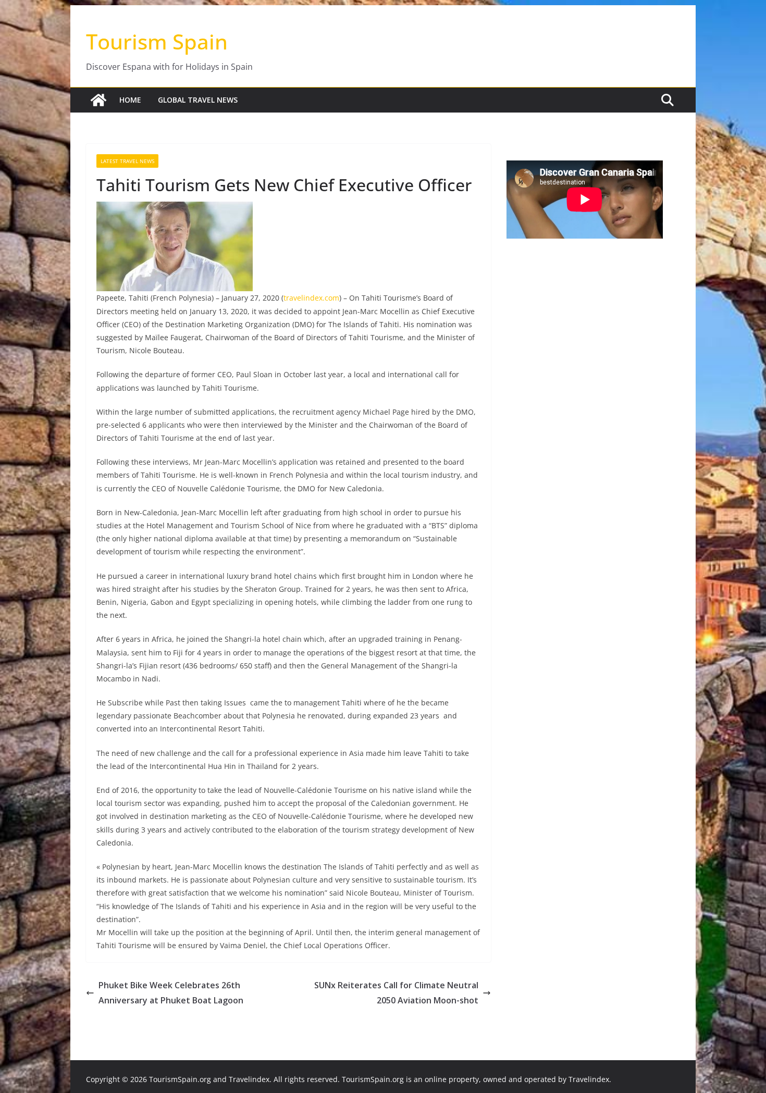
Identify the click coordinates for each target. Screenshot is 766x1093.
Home (130, 100)
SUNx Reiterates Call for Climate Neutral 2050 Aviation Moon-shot (396, 992)
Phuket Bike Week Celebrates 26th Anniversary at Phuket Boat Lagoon (170, 992)
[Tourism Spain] (98, 100)
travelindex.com (311, 298)
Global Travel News (198, 100)
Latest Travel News (127, 161)
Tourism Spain (157, 41)
